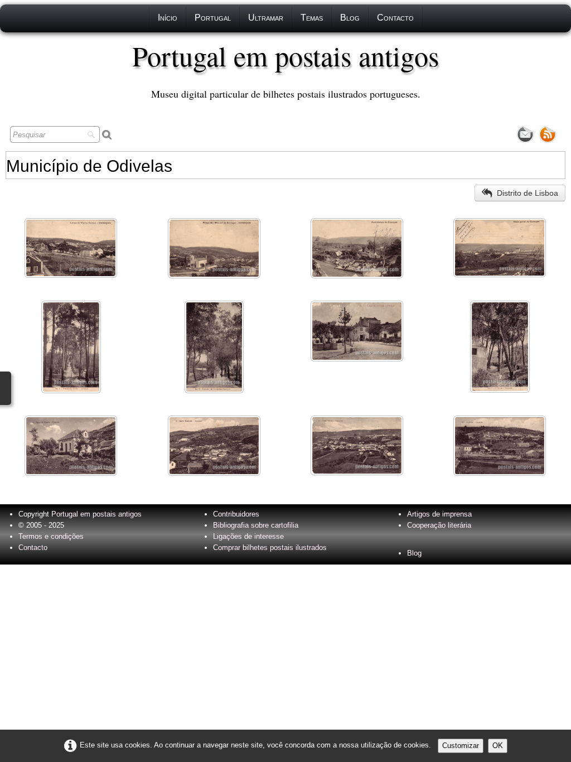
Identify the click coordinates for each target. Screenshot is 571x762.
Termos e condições (51, 536)
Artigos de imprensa (439, 514)
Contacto (395, 17)
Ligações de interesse (248, 536)
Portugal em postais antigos (96, 514)
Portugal (213, 17)
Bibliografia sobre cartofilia (255, 525)
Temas (312, 17)
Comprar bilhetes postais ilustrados (270, 547)
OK (497, 745)
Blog (350, 17)
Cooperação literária (439, 525)
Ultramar (265, 17)
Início (167, 17)
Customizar (460, 745)
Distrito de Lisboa (527, 193)
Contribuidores (236, 514)
